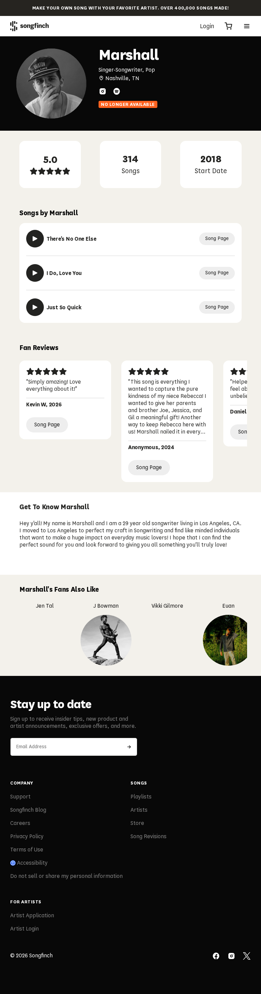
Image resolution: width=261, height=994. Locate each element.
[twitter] (247, 956)
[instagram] (103, 91)
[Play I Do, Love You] (35, 273)
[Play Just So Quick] (35, 307)
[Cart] (228, 26)
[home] (29, 26)
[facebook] (216, 956)
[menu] (247, 26)
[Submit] (129, 746)
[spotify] (116, 91)
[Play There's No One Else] (35, 238)
